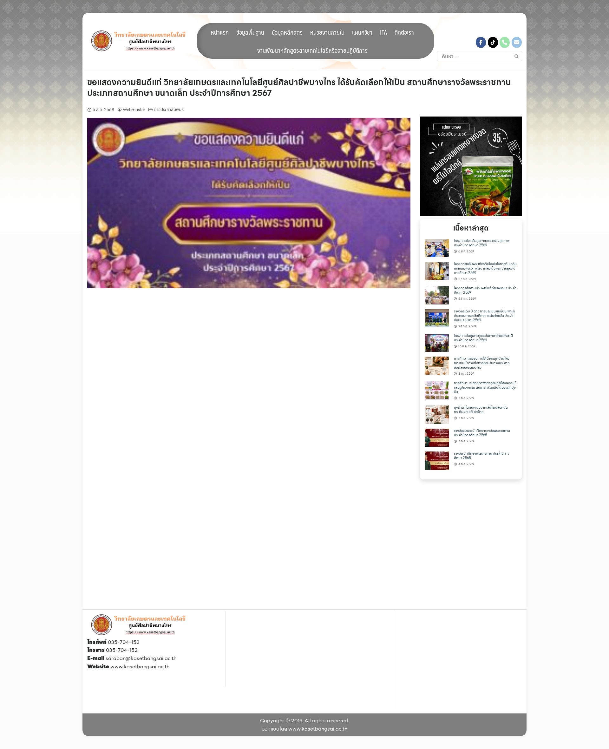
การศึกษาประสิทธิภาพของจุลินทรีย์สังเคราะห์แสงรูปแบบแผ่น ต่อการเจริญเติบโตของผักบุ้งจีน (485, 387)
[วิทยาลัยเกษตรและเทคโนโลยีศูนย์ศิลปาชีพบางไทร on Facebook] (481, 42)
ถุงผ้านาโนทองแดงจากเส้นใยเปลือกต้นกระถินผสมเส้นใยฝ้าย (481, 410)
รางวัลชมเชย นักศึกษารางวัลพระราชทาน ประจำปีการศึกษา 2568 (482, 433)
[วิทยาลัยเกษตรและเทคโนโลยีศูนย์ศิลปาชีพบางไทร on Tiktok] (493, 42)
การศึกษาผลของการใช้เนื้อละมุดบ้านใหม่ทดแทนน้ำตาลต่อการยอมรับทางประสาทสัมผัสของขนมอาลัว (482, 363)
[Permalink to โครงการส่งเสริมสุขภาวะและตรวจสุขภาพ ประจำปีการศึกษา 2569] (437, 247)
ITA (383, 32)
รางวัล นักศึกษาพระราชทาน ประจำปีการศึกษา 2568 (481, 456)
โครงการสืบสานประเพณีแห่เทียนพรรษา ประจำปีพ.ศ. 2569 (485, 290)
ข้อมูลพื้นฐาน (250, 32)
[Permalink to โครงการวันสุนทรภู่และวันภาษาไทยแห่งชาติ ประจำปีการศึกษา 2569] (437, 342)
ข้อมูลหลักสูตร (287, 32)
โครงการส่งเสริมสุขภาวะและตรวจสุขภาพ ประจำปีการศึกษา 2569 (481, 243)
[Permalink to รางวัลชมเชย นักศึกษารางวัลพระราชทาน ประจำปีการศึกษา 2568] (437, 437)
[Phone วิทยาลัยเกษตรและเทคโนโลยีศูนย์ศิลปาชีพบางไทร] (505, 42)
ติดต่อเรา (404, 32)
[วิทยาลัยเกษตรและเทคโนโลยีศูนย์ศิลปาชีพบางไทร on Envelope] (517, 42)
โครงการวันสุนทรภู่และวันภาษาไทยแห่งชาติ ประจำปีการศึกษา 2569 (483, 338)
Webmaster (134, 109)
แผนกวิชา (362, 32)
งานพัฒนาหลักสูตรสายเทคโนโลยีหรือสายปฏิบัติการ (312, 50)
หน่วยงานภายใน (327, 32)
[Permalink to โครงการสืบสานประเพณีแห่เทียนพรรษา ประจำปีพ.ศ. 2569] (437, 294)
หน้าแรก (220, 32)
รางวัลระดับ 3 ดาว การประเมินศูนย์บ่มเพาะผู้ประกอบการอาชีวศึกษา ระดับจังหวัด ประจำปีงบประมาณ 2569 (484, 316)
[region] (471, 166)
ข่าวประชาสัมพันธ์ (169, 109)
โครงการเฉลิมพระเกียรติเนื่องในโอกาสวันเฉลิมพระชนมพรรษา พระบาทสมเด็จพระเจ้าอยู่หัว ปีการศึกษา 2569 (485, 268)
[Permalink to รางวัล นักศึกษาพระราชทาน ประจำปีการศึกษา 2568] (437, 460)
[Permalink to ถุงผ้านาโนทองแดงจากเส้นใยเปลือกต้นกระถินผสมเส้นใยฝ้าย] (437, 414)
